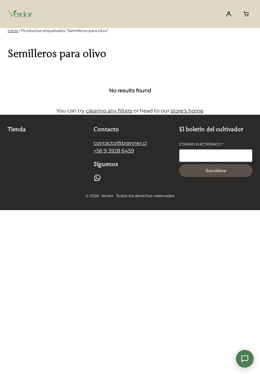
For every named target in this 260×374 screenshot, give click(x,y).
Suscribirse (215, 170)
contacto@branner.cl (120, 143)
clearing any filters (109, 111)
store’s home (187, 111)
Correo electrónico (201, 144)
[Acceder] (228, 14)
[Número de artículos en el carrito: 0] (246, 14)
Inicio (13, 30)
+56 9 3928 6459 (114, 151)
